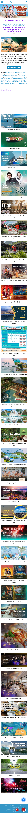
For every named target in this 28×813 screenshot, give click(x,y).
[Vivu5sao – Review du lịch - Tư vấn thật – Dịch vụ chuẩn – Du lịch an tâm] (14, 2)
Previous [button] (2, 10)
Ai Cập (13, 24)
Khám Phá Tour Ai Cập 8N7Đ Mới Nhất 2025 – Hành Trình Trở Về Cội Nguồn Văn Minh (14, 29)
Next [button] (26, 10)
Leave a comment (23, 83)
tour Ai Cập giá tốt (7, 81)
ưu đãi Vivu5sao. (11, 83)
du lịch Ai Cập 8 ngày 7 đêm (10, 77)
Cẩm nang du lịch (7, 24)
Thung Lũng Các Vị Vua (15, 80)
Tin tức (22, 25)
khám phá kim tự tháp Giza (6, 78)
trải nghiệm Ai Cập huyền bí (17, 81)
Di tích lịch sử (19, 24)
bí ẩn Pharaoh (10, 75)
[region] (14, 11)
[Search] (26, 2)
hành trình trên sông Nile (21, 77)
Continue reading (14, 67)
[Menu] (2, 2)
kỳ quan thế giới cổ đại (18, 78)
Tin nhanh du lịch (15, 25)
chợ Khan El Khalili (17, 75)
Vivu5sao (21, 35)
